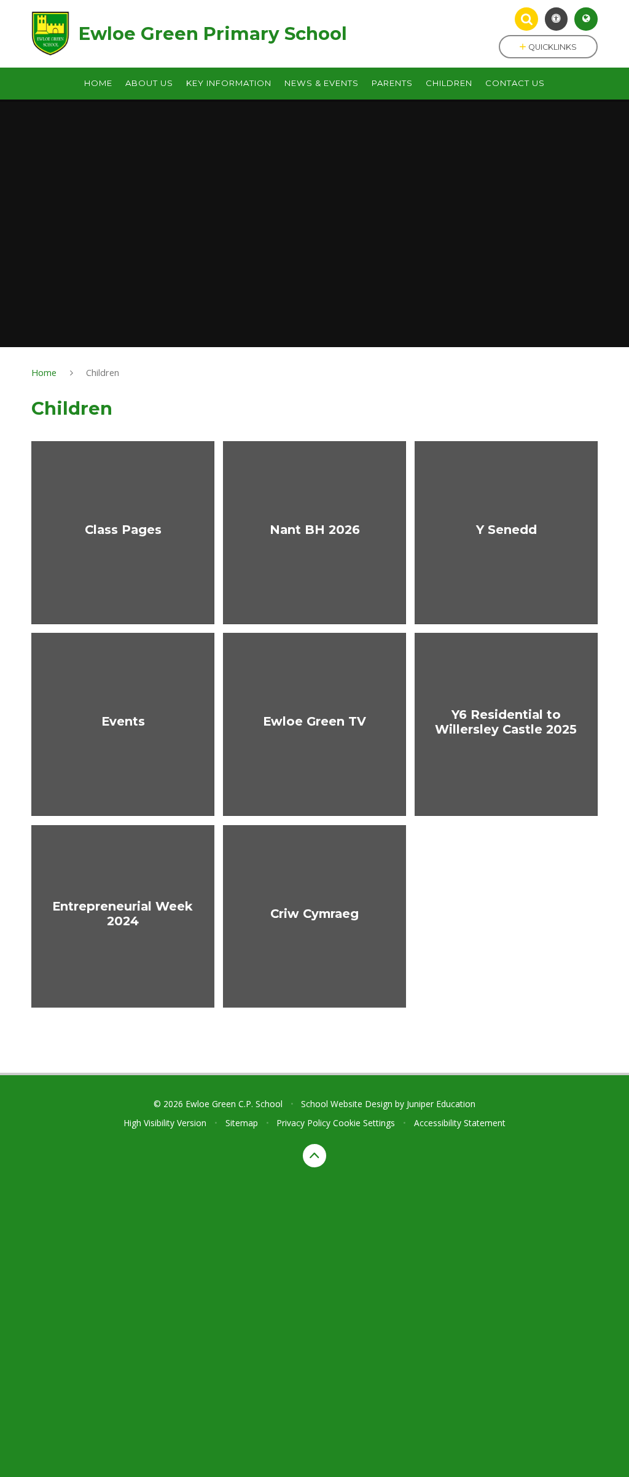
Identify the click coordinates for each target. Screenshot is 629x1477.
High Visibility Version (164, 1123)
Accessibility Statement (460, 1123)
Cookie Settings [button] (364, 1123)
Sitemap (241, 1123)
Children (102, 372)
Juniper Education (441, 1104)
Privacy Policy (303, 1123)
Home (44, 372)
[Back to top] (314, 1155)
